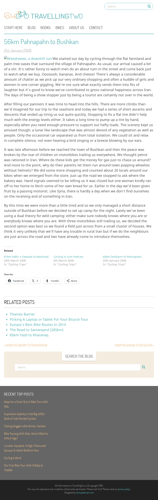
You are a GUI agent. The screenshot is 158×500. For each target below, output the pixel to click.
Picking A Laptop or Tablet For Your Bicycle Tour (49, 319)
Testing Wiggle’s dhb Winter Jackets (25, 426)
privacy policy (124, 489)
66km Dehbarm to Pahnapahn (122, 256)
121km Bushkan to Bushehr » (134, 345)
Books (45, 27)
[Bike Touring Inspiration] (44, 18)
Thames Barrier (22, 314)
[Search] (149, 6)
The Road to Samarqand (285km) (36, 329)
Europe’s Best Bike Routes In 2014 (38, 324)
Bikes (59, 27)
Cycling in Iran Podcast (68, 256)
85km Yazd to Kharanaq (29, 335)
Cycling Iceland (12, 458)
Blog (32, 27)
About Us (76, 27)
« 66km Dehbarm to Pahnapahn (25, 345)
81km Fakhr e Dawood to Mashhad (26, 256)
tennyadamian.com (85, 492)
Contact (96, 27)
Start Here (13, 27)
